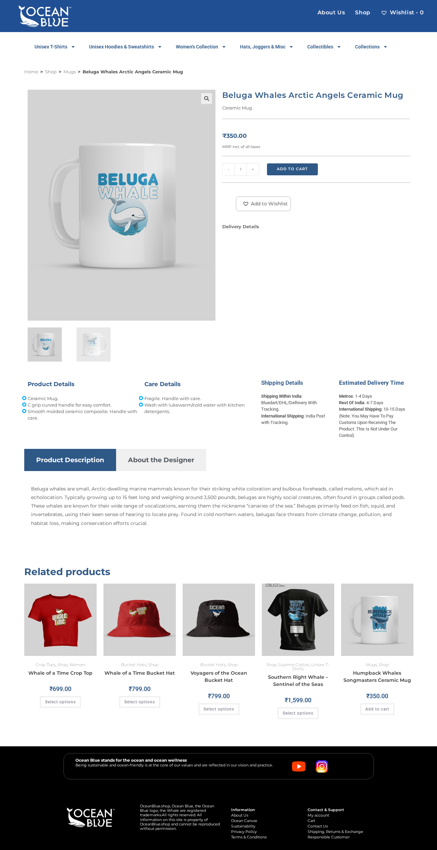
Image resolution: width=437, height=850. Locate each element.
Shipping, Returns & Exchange (335, 832)
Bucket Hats (133, 664)
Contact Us (318, 826)
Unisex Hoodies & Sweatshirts (121, 46)
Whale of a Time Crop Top (60, 673)
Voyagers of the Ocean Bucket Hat (219, 676)
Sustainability (243, 826)
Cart (311, 821)
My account (318, 815)
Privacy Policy (244, 832)
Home (31, 71)
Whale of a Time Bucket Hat (139, 673)
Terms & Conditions (249, 837)
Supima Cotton (293, 664)
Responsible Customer (329, 837)
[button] (206, 98)
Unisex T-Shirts (50, 46)
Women (77, 664)
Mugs (70, 71)
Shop (51, 71)
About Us (239, 815)
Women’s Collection (197, 46)
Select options (60, 702)
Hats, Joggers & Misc (262, 46)
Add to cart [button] (377, 709)
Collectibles (320, 46)
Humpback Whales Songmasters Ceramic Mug (377, 676)
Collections (367, 46)
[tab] (70, 460)
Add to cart (292, 169)
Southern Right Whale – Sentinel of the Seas (298, 680)
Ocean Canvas (244, 821)
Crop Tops (46, 664)
